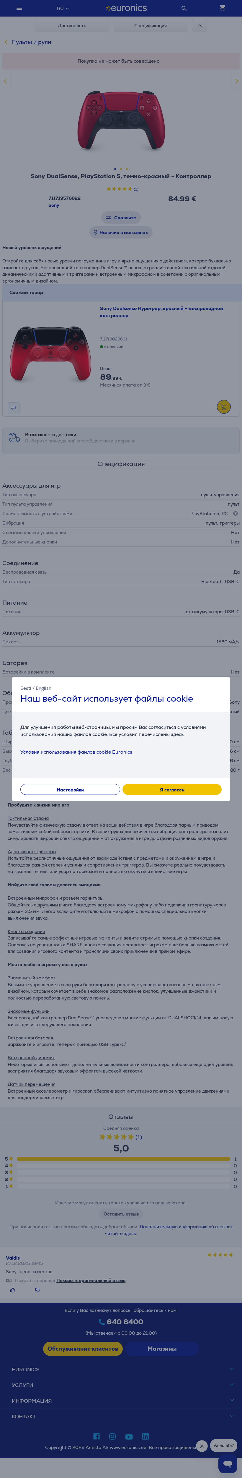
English (43, 688)
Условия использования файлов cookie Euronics (76, 752)
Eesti (25, 688)
